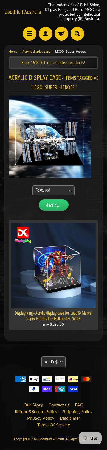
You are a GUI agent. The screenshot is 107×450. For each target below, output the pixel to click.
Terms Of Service (53, 424)
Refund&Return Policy (36, 411)
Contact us (58, 404)
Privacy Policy (40, 418)
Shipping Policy (77, 411)
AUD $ (51, 361)
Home (13, 51)
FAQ (79, 404)
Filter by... (53, 205)
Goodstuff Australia (22, 12)
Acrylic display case (36, 51)
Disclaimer (70, 418)
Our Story (33, 404)
